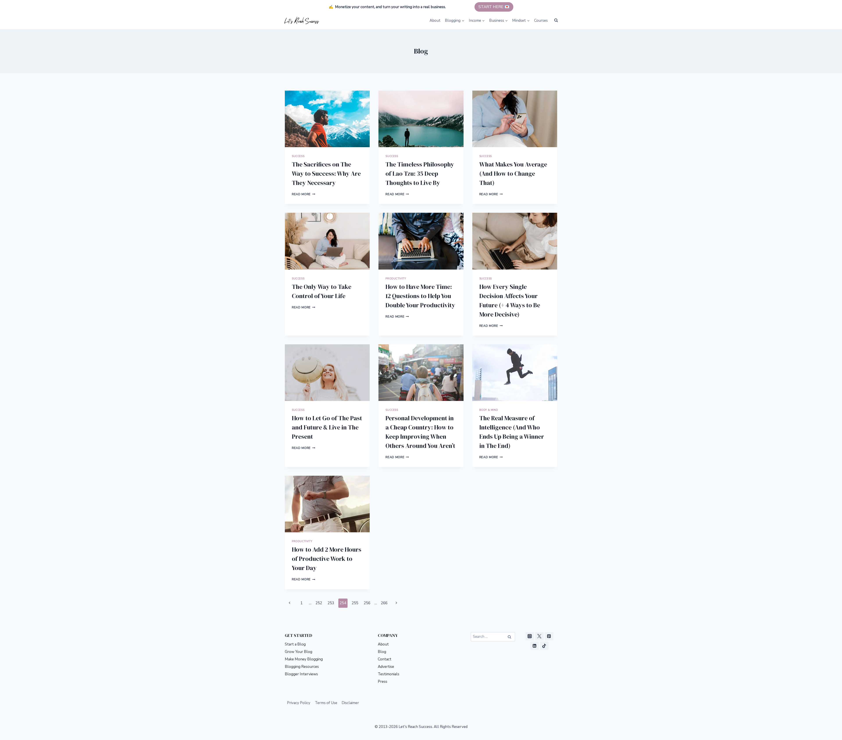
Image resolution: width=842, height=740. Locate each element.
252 (319, 603)
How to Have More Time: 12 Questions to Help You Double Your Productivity (420, 295)
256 (367, 603)
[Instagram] (530, 636)
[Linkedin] (534, 646)
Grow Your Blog (298, 651)
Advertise (386, 666)
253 (331, 603)
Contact (384, 659)
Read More (303, 194)
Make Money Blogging (304, 659)
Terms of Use (326, 702)
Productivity (395, 278)
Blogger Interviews (301, 674)
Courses (541, 20)
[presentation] (327, 119)
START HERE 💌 (493, 6)
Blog (382, 651)
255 (355, 603)
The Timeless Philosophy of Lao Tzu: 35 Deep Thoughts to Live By (419, 173)
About (435, 20)
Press (382, 681)
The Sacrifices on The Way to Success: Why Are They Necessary (326, 173)
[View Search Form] (556, 20)
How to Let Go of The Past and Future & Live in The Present (327, 427)
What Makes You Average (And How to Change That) (513, 173)
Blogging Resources (302, 666)
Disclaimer (350, 702)
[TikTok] (544, 646)
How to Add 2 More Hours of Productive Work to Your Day (326, 558)
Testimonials (388, 674)
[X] (539, 636)
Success (298, 156)
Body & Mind (488, 410)
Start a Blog (295, 644)
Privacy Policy (298, 702)
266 (384, 603)
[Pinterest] (549, 636)
